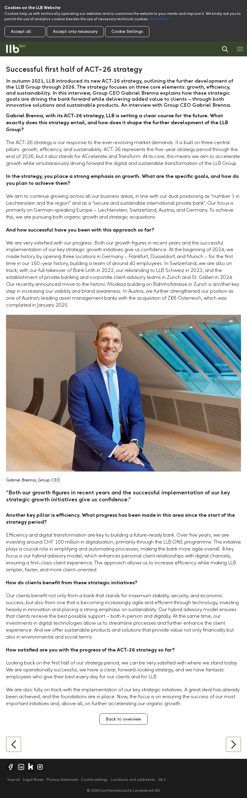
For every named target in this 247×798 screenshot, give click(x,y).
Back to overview (123, 719)
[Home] (15, 49)
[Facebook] (10, 766)
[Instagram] (40, 766)
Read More (159, 19)
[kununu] (31, 767)
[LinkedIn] (21, 766)
